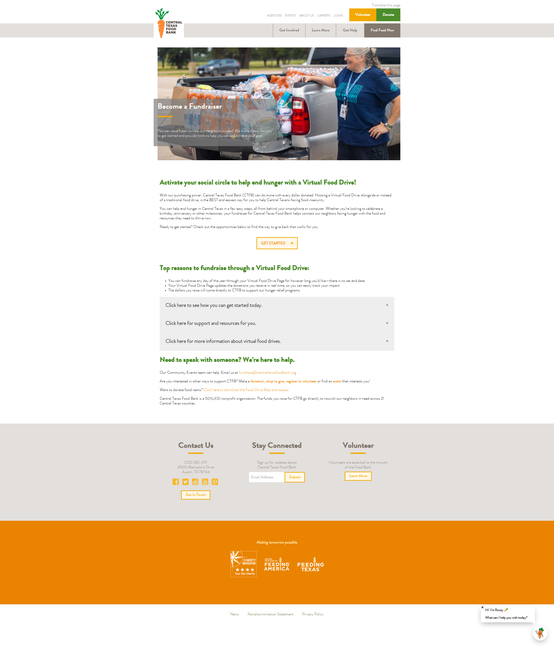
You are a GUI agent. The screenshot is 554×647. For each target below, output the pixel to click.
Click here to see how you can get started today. (214, 305)
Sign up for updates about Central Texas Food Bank (277, 465)
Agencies (274, 16)
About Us (306, 16)
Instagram (196, 483)
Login (338, 16)
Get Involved (289, 30)
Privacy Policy (313, 614)
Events (290, 16)
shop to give (275, 381)
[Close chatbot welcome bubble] (482, 607)
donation (257, 381)
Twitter (186, 483)
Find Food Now (382, 30)
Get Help (350, 30)
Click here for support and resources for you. (211, 323)
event (337, 381)
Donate (388, 15)
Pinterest (215, 483)
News (234, 614)
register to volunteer (301, 381)
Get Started (273, 244)
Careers (323, 16)
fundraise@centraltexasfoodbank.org (267, 373)
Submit (294, 477)
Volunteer (362, 15)
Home (169, 23)
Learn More (321, 30)
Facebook (176, 483)
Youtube (205, 483)
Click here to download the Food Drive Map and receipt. (246, 390)
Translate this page (386, 5)
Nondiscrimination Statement (270, 614)
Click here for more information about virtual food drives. (223, 341)
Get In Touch (196, 495)
